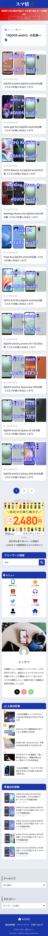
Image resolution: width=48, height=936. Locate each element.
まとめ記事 (35, 586)
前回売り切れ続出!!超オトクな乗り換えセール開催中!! (24, 12)
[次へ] (32, 491)
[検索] (42, 562)
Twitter (13, 605)
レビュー (35, 595)
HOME (25, 919)
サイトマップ (23, 924)
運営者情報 (10, 924)
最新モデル (13, 586)
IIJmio (24, 537)
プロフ (13, 615)
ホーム (35, 615)
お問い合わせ (37, 924)
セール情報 (35, 605)
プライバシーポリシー (24, 929)
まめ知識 (13, 595)
